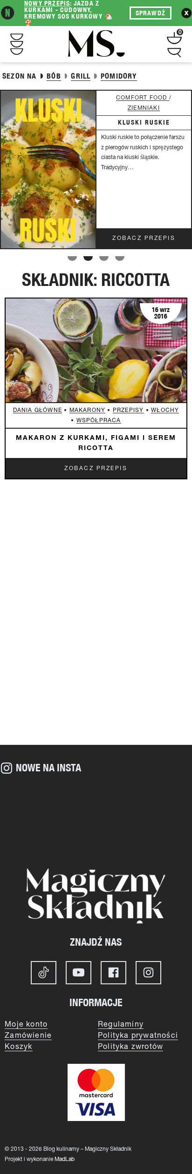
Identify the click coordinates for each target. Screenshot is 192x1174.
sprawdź (150, 13)
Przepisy (128, 410)
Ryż (155, 97)
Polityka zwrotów (130, 1047)
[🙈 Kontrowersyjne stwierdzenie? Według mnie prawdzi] (96, 798)
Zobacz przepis (144, 238)
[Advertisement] (96, 635)
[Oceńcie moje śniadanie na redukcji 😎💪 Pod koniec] (96, 834)
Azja (136, 97)
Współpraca (98, 420)
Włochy (165, 410)
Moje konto (26, 1024)
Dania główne (37, 410)
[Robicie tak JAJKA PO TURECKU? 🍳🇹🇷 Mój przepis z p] (160, 798)
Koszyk (18, 1047)
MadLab (65, 1159)
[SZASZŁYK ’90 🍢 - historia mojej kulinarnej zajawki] (160, 834)
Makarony (87, 410)
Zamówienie (28, 1036)
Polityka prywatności (138, 1036)
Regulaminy (121, 1024)
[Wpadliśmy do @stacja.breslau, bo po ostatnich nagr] (32, 798)
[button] (72, 258)
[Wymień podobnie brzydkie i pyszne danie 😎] (32, 834)
